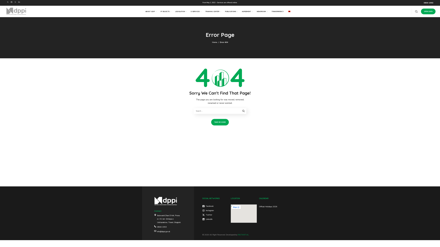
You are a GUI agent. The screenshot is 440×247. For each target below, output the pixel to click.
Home (214, 42)
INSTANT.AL (243, 235)
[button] (416, 11)
